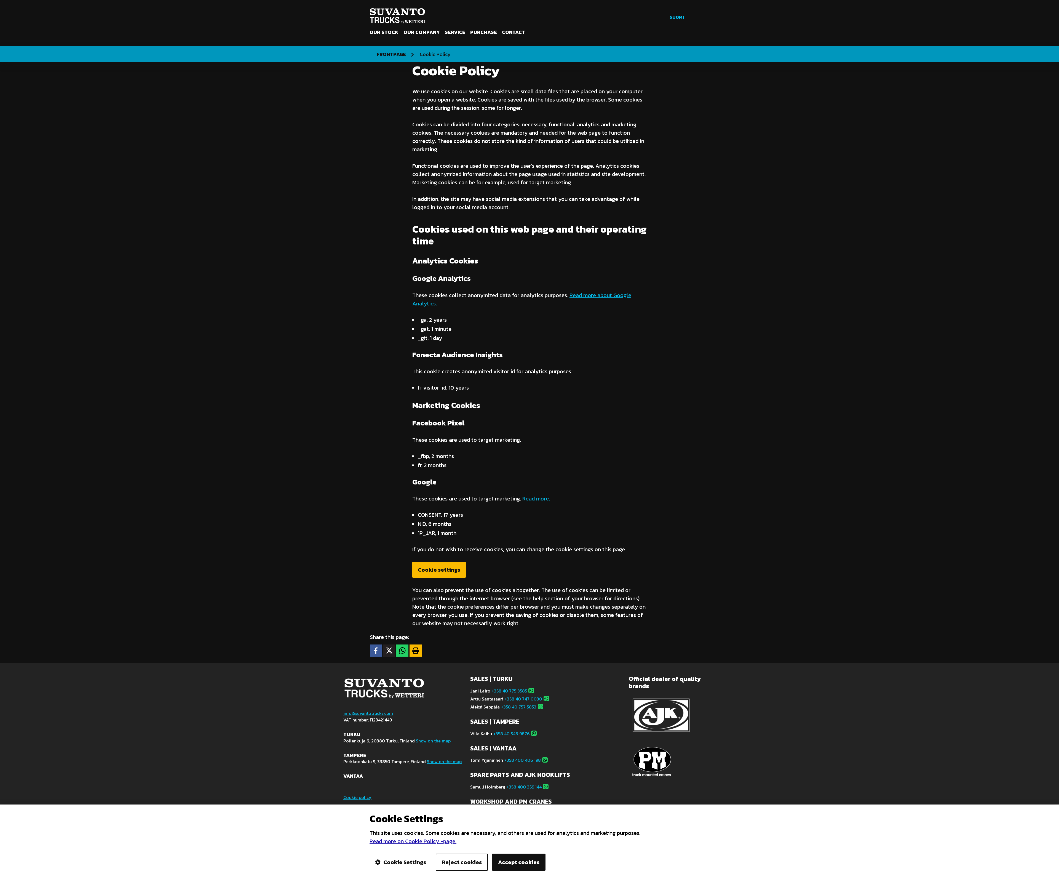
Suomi (677, 17)
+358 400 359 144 (524, 787)
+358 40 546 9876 (511, 733)
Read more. (536, 498)
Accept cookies (518, 862)
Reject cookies (462, 862)
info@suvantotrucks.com (368, 713)
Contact (513, 32)
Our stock (384, 32)
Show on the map (433, 740)
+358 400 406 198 (522, 760)
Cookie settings (439, 570)
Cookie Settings (404, 862)
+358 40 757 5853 (518, 707)
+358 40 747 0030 (523, 699)
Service (455, 32)
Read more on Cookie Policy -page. (413, 841)
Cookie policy (357, 797)
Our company (421, 32)
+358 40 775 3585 (509, 691)
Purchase (483, 32)
